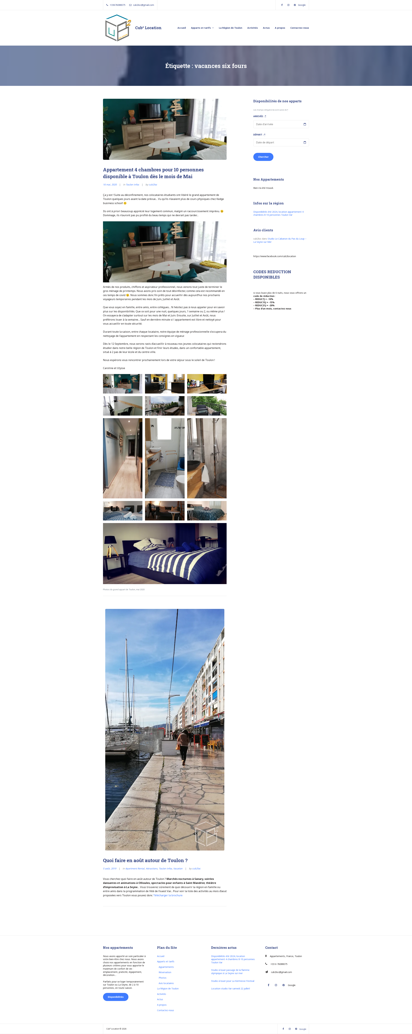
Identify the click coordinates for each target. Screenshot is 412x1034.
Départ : (259, 134)
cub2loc (153, 184)
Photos (162, 977)
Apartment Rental (135, 868)
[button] (122, 384)
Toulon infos (132, 184)
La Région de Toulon (230, 27)
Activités (252, 27)
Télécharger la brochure (168, 895)
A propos (280, 27)
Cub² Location (148, 27)
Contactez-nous (299, 27)
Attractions (152, 868)
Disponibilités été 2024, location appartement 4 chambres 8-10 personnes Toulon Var (278, 213)
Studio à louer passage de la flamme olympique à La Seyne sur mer (230, 971)
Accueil (182, 27)
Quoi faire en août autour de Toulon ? (145, 860)
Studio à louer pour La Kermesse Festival (232, 980)
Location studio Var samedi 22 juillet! (230, 988)
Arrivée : (259, 116)
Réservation (165, 972)
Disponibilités (116, 996)
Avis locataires (166, 983)
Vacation (178, 868)
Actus (266, 27)
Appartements (166, 966)
